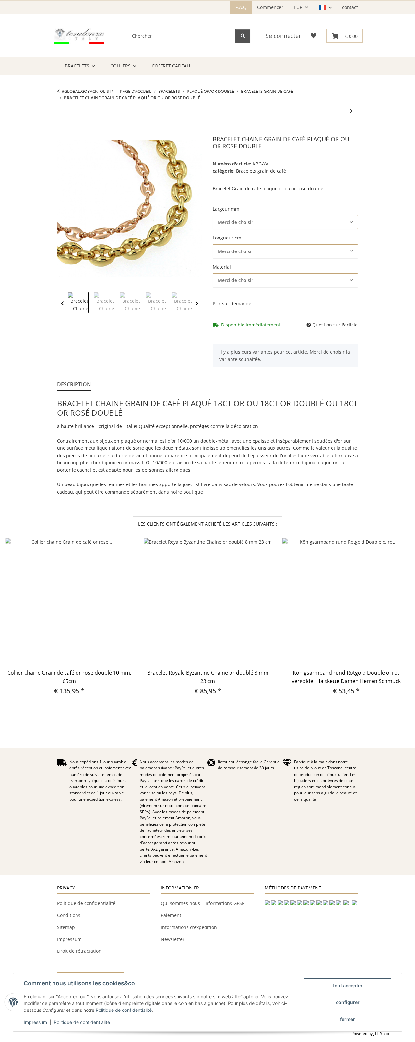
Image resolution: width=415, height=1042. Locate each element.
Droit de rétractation (79, 951)
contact (350, 7)
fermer (347, 1019)
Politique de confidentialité (124, 1010)
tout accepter (347, 985)
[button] (325, 7)
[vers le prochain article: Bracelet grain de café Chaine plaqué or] (351, 111)
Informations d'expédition (189, 927)
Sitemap (66, 927)
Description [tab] (74, 384)
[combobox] (285, 222)
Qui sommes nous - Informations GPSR (203, 903)
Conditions (68, 915)
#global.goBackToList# (88, 91)
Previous (62, 303)
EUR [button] (298, 7)
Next (197, 303)
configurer (348, 1002)
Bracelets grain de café (261, 171)
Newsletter (172, 939)
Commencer (270, 7)
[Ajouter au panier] (62, 132)
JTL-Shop (381, 1033)
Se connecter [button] (283, 36)
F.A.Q (241, 7)
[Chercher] (242, 36)
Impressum (35, 1022)
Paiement (171, 915)
